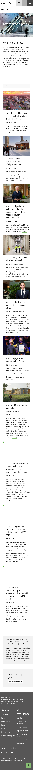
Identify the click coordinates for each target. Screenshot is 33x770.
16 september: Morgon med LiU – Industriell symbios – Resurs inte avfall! (17, 116)
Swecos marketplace (8, 736)
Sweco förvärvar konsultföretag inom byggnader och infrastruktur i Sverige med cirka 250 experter (18, 593)
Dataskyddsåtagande (6, 760)
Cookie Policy (24, 759)
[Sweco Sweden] (6, 2)
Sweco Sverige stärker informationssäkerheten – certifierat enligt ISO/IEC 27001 (17, 530)
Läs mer (8, 132)
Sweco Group (23, 661)
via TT (18, 656)
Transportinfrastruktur (24, 740)
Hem (2, 9)
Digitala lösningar (22, 727)
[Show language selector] (19, 3)
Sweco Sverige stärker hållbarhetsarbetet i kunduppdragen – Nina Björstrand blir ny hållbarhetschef (15, 212)
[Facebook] (2, 752)
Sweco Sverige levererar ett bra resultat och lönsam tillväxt (17, 305)
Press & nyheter (6, 732)
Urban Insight (5, 721)
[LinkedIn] (12, 752)
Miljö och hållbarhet (23, 731)
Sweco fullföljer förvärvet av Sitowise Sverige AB (17, 258)
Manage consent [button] (18, 760)
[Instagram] (7, 752)
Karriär (3, 718)
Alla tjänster (20, 743)
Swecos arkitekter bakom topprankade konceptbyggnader (16, 408)
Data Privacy (15, 759)
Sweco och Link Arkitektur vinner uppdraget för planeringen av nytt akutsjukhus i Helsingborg (17, 467)
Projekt (3, 729)
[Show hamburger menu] (30, 3)
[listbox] (16, 86)
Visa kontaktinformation (15, 681)
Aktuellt (7, 9)
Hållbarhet (4, 725)
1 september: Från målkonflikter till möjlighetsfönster (13, 161)
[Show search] (24, 3)
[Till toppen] (28, 765)
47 (19, 631)
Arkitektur (20, 718)
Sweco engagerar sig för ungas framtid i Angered (16, 359)
